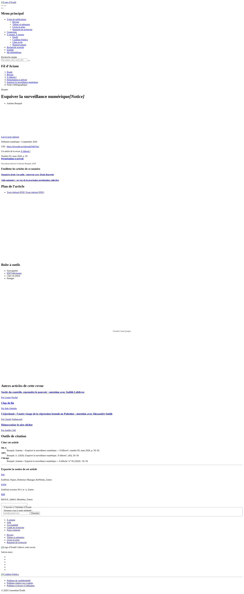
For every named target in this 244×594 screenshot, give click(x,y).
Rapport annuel (19, 45)
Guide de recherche (15, 527)
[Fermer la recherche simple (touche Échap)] (5, 5)
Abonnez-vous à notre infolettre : (18, 510)
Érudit (15, 37)
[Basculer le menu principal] (2, 8)
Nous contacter (13, 530)
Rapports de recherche (22, 29)
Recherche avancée (15, 47)
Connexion (12, 32)
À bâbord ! (12, 77)
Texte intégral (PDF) (16, 192)
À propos (20, 34)
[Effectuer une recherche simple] (2, 5)
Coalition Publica (20, 39)
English (10, 50)
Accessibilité (12, 525)
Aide (9, 522)
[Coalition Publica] (10, 574)
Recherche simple (9, 57)
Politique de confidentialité (18, 580)
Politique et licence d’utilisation (21, 585)
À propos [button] (11, 34)
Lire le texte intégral (10, 137)
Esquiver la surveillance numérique (22, 82)
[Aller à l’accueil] (8, 2)
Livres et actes (18, 27)
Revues (15, 22)
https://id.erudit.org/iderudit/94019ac (23, 146)
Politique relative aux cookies (20, 583)
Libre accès (17, 42)
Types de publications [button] (16, 19)
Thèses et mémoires (21, 24)
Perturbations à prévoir (17, 80)
